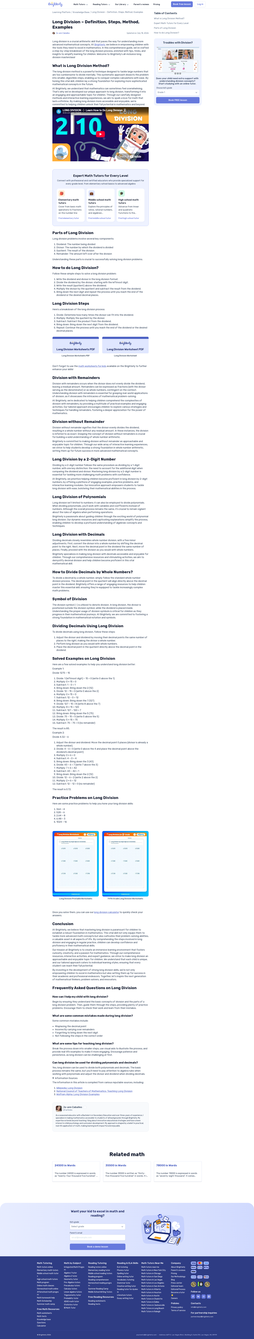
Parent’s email (76, 1233)
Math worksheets (44, 1313)
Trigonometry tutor (72, 1295)
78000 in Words (166, 1165)
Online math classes (45, 1285)
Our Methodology (178, 1276)
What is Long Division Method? (169, 18)
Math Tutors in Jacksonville (153, 1305)
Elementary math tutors (47, 1270)
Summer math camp (46, 1304)
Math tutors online (45, 1267)
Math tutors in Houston (151, 1292)
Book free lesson (182, 4)
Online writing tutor (125, 1276)
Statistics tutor (71, 1305)
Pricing (174, 1273)
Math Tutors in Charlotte (151, 1299)
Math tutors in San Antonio (152, 1286)
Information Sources (66, 1078)
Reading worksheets (97, 1301)
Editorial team (177, 1286)
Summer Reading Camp (98, 1289)
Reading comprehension (98, 1280)
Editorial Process (178, 1289)
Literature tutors (124, 1295)
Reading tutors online (97, 1267)
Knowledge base (44, 1319)
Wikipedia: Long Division (69, 1088)
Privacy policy (177, 1307)
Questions (41, 1323)
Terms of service (178, 1310)
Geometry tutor (71, 1279)
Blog (173, 1280)
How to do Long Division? (166, 32)
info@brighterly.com (198, 1307)
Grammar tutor (123, 1283)
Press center (176, 1283)
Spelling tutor (123, 1273)
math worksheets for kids (92, 366)
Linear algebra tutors (73, 1292)
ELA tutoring (122, 1267)
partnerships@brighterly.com (202, 1317)
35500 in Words (115, 1165)
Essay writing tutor (125, 1298)
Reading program (95, 1276)
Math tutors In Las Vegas (151, 1280)
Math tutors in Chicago (151, 1273)
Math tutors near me (150, 1267)
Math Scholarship (44, 1301)
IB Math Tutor (70, 1308)
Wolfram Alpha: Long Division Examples (77, 1094)
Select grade (77, 1226)
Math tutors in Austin (150, 1296)
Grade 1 (161, 92)
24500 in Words (65, 1165)
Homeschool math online (47, 1289)
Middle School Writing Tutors (100, 1292)
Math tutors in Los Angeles (152, 1283)
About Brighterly (178, 1267)
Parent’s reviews (178, 1270)
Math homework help (46, 1298)
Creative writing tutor (126, 1286)
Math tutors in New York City (153, 1270)
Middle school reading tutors (100, 1273)
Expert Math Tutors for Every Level (171, 23)
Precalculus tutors (72, 1285)
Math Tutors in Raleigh (150, 1311)
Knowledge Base (81, 12)
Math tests (42, 1316)
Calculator (41, 1326)
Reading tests (94, 1304)
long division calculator (106, 912)
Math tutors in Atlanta (151, 1289)
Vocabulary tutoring (125, 1280)
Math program (43, 1282)
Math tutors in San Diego (151, 1276)
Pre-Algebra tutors (72, 1282)
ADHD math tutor (71, 1301)
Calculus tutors (70, 1289)
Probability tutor (71, 1298)
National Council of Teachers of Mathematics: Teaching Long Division (94, 1091)
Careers (174, 1298)
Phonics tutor (123, 1270)
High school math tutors (47, 1279)
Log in (200, 4)
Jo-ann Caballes (63, 33)
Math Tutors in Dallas (150, 1302)
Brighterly (99, 44)
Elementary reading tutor (99, 1270)
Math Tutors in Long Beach (152, 1308)
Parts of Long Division (165, 28)
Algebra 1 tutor (70, 1273)
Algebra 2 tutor (70, 1276)
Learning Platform (61, 12)
